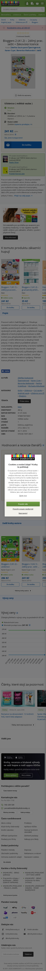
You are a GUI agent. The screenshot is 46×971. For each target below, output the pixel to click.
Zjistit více (23, 496)
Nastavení (23, 513)
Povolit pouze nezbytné (23, 509)
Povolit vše (23, 504)
